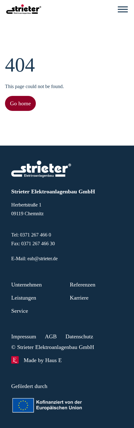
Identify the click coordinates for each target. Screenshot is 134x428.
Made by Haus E (44, 360)
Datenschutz (85, 336)
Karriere (80, 297)
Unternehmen (28, 284)
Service (20, 311)
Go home (22, 103)
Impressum (25, 336)
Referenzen (84, 284)
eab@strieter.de (45, 258)
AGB (54, 336)
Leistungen (25, 297)
